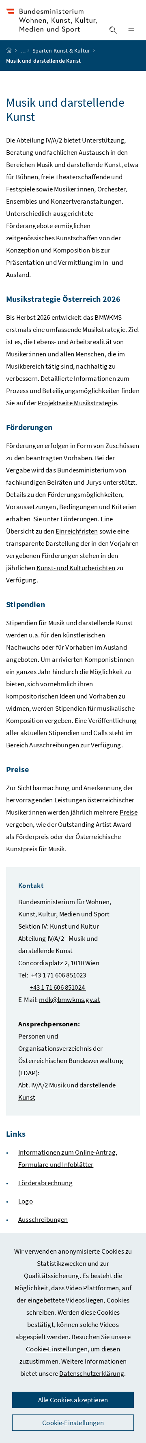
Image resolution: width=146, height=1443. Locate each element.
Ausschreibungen (54, 744)
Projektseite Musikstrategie (77, 402)
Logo (25, 1201)
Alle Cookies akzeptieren (73, 1399)
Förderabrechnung (45, 1182)
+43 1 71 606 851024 (58, 987)
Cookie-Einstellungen (57, 1348)
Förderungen (79, 518)
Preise (128, 812)
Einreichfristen (77, 531)
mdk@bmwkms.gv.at (69, 999)
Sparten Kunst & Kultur (61, 50)
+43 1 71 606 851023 (58, 975)
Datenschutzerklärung (91, 1373)
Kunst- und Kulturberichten (76, 567)
